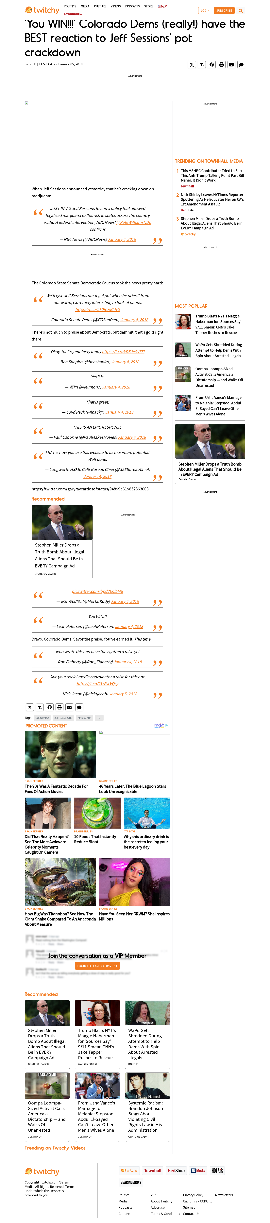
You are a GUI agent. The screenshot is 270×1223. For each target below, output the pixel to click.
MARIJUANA (84, 718)
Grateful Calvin (45, 573)
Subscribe (224, 10)
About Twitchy (161, 1201)
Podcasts (132, 6)
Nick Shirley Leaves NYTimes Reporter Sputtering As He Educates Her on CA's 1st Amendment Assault (212, 199)
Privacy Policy (193, 1195)
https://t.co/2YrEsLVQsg (97, 684)
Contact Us (191, 1214)
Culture (100, 6)
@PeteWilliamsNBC (133, 222)
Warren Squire (87, 1064)
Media (85, 6)
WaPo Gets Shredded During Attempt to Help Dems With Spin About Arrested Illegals (218, 350)
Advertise (158, 1208)
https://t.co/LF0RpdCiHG (97, 310)
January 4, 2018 (122, 239)
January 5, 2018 (123, 694)
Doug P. (133, 1064)
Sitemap (189, 1208)
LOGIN (205, 10)
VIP (153, 1195)
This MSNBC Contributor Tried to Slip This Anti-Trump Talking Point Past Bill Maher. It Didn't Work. (212, 176)
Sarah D (30, 64)
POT (99, 718)
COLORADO (42, 718)
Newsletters (224, 1195)
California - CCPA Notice (198, 1201)
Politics (70, 6)
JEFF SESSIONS (63, 718)
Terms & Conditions (165, 1214)
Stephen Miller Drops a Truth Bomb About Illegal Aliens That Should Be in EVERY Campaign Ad (212, 223)
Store (148, 6)
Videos (116, 6)
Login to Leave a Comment (97, 966)
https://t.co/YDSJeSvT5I (123, 352)
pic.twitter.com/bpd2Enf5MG (97, 591)
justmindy (35, 1137)
